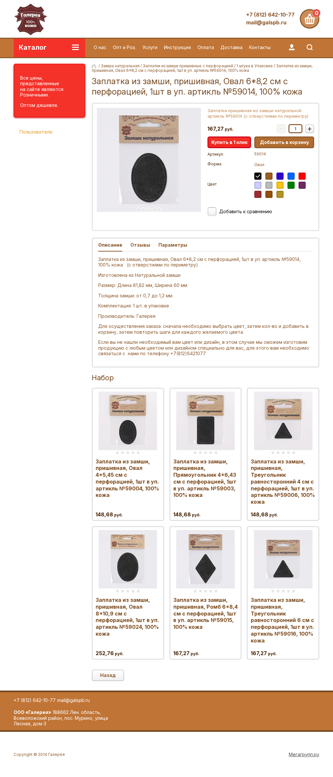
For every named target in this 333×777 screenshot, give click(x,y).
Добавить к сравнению (245, 211)
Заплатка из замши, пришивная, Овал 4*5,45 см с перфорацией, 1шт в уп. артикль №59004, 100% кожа (127, 478)
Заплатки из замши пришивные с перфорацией (188, 65)
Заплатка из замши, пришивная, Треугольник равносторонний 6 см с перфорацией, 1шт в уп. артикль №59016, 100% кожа (282, 620)
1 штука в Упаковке (254, 65)
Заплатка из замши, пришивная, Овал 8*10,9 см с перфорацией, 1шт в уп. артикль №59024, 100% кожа (127, 617)
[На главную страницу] (31, 20)
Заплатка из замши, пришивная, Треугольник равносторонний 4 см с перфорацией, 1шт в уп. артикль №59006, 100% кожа (283, 481)
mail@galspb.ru (266, 22)
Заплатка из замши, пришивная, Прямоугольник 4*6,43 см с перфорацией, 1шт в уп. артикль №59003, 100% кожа (204, 478)
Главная (95, 66)
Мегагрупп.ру (304, 754)
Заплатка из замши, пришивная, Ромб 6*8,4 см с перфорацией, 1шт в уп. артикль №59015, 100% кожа (205, 613)
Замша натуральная (120, 65)
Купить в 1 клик (229, 142)
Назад (108, 675)
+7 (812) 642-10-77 (270, 14)
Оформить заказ (309, 19)
